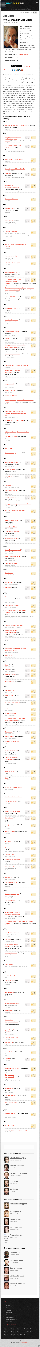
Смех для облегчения (11, 497)
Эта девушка (8, 877)
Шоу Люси (8, 939)
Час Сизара (8, 1010)
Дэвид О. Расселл (17, 1284)
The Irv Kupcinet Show (11, 1037)
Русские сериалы (11, 1319)
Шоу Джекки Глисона (11, 882)
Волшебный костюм (11, 272)
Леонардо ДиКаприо (18, 1173)
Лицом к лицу (9, 1042)
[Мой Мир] (18, 69)
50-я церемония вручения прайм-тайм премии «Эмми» (13, 281)
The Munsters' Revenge (12, 605)
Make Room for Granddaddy (13, 797)
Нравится (27, 66)
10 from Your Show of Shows (13, 787)
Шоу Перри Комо (10, 1095)
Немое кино (8, 732)
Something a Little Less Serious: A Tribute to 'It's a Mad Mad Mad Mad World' (15, 413)
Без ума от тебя (9, 384)
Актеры (8, 1308)
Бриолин (7, 669)
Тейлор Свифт (16, 1235)
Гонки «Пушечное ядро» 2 (13, 550)
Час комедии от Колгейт (12, 1068)
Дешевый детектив (10, 674)
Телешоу (9, 1321)
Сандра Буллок (16, 1227)
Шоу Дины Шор (9, 992)
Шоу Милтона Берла (11, 1102)
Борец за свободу (10, 453)
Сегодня (7, 1058)
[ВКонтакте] (12, 69)
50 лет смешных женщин (12, 354)
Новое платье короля (11, 462)
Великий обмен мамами (12, 331)
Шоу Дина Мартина (11, 900)
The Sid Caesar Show (11, 976)
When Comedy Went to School (14, 159)
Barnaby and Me (10, 690)
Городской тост (9, 1088)
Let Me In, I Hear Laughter (12, 262)
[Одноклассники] (16, 69)
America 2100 (9, 655)
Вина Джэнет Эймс (10, 1113)
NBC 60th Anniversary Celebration (15, 510)
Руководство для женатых (12, 848)
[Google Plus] (22, 69)
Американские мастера (12, 538)
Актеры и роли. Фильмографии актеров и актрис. (21, 9)
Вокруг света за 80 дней (12, 256)
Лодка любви (9, 695)
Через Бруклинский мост (12, 556)
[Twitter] (14, 69)
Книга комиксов (9, 220)
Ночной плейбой (10, 831)
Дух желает (8, 841)
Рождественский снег (11, 490)
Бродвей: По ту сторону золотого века (16, 125)
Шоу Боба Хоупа (10, 1052)
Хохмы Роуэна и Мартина (12, 859)
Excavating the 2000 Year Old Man (15, 169)
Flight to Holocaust (10, 713)
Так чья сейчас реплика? (12, 296)
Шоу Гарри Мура (10, 980)
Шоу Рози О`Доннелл (11, 320)
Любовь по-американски (12, 811)
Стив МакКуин (15, 1252)
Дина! (6, 778)
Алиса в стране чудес (11, 520)
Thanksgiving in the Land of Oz (14, 625)
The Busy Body (9, 854)
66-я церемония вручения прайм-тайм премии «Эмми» (13, 139)
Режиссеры (9, 1312)
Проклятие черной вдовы (12, 702)
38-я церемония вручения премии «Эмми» (18, 504)
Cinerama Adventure (11, 231)
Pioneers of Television (11, 199)
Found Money (9, 573)
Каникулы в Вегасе (10, 308)
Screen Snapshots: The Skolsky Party (16, 1130)
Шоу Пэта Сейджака (11, 436)
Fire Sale (7, 708)
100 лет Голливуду (10, 469)
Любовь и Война (10, 390)
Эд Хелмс (14, 1189)
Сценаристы (10, 1317)
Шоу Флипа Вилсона (11, 801)
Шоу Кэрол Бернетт (11, 866)
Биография (8, 476)
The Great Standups (11, 563)
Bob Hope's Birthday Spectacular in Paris (17, 432)
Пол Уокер (14, 1181)
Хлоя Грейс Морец (17, 1211)
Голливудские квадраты (12, 894)
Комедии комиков (10, 208)
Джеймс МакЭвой (17, 1166)
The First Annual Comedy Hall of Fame (16, 365)
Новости (8, 1305)
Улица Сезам (9, 818)
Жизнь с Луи (8, 338)
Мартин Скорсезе (17, 1276)
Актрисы (8, 1310)
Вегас (6, 665)
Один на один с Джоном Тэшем (14, 420)
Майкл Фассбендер (18, 1158)
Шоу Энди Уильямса (11, 953)
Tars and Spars (9, 1125)
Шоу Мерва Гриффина (12, 932)
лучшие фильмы (24, 54)
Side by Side (8, 448)
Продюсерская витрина (12, 1003)
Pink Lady (8, 639)
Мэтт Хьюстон (9, 582)
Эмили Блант (15, 1219)
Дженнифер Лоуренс (18, 1204)
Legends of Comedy (11, 395)
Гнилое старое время (11, 750)
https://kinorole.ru (24, 1342)
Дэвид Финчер (16, 1268)
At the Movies (9, 964)
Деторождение (9, 681)
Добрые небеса (9, 736)
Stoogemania (9, 485)
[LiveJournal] (20, 69)
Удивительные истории (12, 531)
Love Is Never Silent (11, 527)
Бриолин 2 (8, 587)
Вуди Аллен (8, 173)
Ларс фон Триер (16, 1260)
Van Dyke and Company (12, 741)
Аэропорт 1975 (9, 771)
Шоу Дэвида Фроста (11, 825)
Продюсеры (9, 1315)
